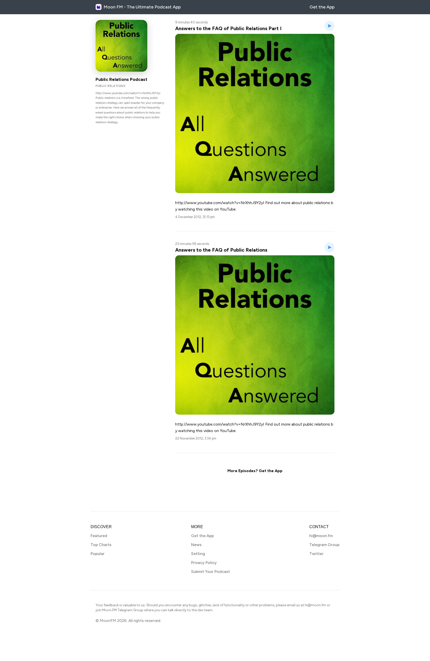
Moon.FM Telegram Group (122, 610)
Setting (198, 553)
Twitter (316, 553)
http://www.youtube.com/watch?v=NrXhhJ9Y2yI (219, 424)
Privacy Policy (204, 562)
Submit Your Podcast (210, 571)
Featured (99, 535)
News (196, 544)
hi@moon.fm (321, 535)
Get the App (322, 7)
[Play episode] (329, 26)
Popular (98, 553)
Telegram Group (324, 544)
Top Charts (101, 544)
